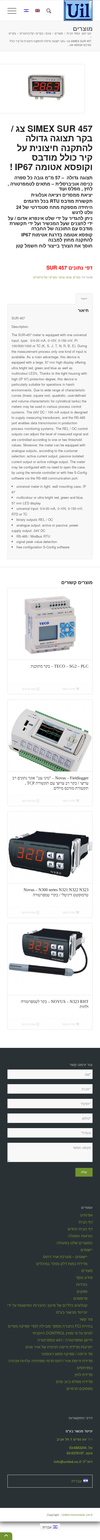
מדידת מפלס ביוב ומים (74, 1381)
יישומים (87, 1249)
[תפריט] (13, 10)
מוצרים (83, 28)
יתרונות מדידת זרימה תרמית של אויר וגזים (59, 1346)
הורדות (81, 1284)
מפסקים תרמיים (79, 1388)
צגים (69, 277)
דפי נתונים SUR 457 (69, 267)
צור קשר (86, 1319)
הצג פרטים (29, 689)
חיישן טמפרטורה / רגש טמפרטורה (65, 1339)
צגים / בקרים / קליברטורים (49, 277)
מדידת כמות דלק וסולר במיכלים (61, 1263)
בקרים (77, 277)
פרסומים (80, 1298)
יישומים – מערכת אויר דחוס (65, 1256)
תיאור (84, 298)
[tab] (84, 298)
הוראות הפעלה (80, 1235)
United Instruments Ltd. (68, 1515)
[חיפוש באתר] (48, 10)
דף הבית (86, 1221)
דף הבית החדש (80, 1228)
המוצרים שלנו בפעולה (75, 1242)
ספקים (82, 1291)
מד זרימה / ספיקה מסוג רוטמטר (67, 1353)
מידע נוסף (69, 689)
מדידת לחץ (84, 1374)
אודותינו (86, 1215)
